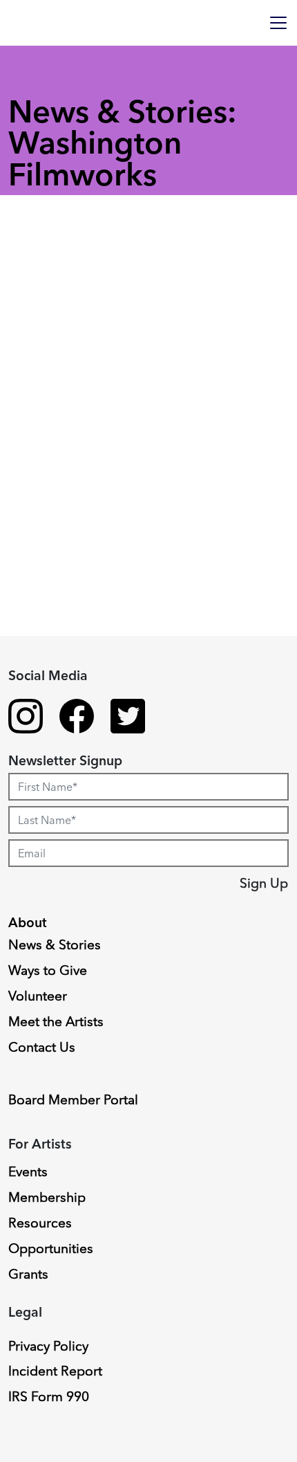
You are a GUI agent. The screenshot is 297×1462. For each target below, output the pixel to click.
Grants (28, 1273)
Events (28, 1171)
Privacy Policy (48, 1345)
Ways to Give (47, 970)
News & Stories (54, 944)
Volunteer (37, 995)
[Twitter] (128, 718)
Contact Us (41, 1047)
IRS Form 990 (48, 1396)
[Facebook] (76, 718)
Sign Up (264, 883)
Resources (40, 1222)
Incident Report (55, 1370)
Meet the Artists (56, 1021)
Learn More (64, 798)
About (27, 922)
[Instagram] (25, 718)
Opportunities (50, 1248)
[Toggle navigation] (278, 23)
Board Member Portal (73, 1099)
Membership (47, 1197)
